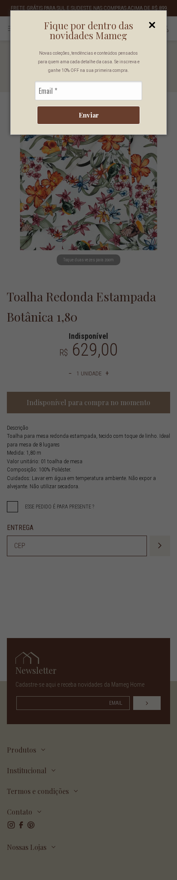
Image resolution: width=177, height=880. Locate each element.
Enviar (89, 115)
